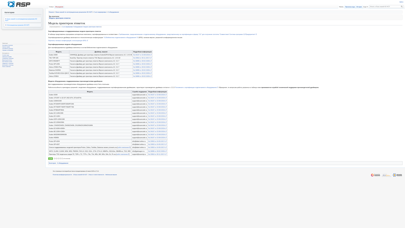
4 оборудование (113, 12)
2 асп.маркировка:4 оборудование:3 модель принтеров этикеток (81, 26)
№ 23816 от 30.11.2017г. (141, 58)
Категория (52, 163)
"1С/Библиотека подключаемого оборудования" (120, 37)
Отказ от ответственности (96, 174)
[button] (366, 6)
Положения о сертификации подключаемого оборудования (195, 87)
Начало (51, 12)
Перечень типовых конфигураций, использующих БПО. (67, 40)
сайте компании (123, 147)
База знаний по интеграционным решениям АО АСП (74, 12)
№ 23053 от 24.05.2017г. (156, 141)
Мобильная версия (111, 174)
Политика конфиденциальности (62, 174)
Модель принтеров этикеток (59, 18)
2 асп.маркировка (100, 12)
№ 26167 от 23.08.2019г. (141, 55)
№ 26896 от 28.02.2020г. (141, 61)
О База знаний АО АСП (80, 174)
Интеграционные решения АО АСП (18, 25)
